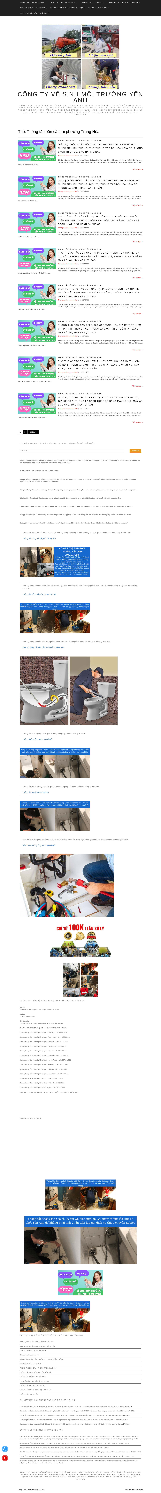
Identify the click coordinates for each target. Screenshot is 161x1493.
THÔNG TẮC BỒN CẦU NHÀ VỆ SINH (34, 13)
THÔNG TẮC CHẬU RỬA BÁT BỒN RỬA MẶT (66, 8)
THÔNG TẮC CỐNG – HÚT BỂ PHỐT (33, 1377)
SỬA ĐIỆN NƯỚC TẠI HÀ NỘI (91, 2)
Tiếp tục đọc (137, 169)
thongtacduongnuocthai (68, 155)
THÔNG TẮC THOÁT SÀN (97, 8)
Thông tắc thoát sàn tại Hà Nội (35, 792)
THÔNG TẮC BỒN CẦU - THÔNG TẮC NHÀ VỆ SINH (80, 141)
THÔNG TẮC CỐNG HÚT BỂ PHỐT (62, 2)
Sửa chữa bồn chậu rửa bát (29, 1355)
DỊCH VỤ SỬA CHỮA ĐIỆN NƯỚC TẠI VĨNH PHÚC (37, 1346)
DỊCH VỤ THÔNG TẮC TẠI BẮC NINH (33, 1350)
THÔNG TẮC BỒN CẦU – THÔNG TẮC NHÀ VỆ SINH (38, 1368)
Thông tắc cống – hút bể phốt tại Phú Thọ (34, 1381)
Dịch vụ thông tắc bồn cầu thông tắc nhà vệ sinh (43, 647)
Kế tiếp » (33, 432)
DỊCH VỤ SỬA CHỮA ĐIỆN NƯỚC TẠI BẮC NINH (37, 1342)
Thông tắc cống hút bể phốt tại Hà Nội (39, 538)
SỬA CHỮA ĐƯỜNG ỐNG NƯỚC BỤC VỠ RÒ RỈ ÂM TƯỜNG (42, 1359)
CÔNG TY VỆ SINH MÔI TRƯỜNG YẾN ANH (80, 97)
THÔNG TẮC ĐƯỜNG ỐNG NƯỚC (32, 8)
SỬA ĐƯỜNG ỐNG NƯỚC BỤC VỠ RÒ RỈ (123, 2)
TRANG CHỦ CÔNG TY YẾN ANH (32, 2)
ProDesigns (139, 1489)
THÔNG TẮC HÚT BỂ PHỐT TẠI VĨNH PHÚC (35, 1390)
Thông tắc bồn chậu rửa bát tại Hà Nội (39, 594)
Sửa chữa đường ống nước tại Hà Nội (38, 845)
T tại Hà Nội (37, 739)
